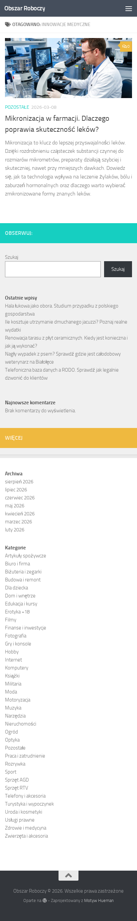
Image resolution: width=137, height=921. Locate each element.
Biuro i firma (17, 564)
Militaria (13, 684)
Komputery (16, 668)
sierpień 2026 (19, 482)
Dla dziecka (16, 588)
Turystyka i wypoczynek (29, 804)
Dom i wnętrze (20, 596)
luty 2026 (14, 530)
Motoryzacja (17, 700)
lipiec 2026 (16, 490)
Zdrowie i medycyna (25, 828)
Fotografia (15, 636)
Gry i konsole (18, 644)
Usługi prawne (20, 820)
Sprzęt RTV (16, 788)
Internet (13, 660)
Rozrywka (15, 764)
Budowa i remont (23, 580)
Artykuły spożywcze (25, 556)
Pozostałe (17, 107)
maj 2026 (14, 506)
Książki (12, 676)
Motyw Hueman (99, 900)
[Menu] (128, 8)
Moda (11, 692)
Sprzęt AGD (17, 780)
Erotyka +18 (17, 612)
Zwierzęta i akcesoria (26, 836)
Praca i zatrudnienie (25, 756)
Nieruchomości (20, 724)
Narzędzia (15, 716)
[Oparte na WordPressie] (44, 900)
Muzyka (13, 708)
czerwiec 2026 (20, 498)
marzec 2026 (18, 522)
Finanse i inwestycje (25, 628)
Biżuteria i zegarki (23, 572)
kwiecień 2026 (20, 514)
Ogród (11, 732)
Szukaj (11, 257)
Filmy (10, 620)
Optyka (12, 740)
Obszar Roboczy (24, 8)
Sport (10, 772)
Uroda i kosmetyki (23, 812)
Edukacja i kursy (21, 604)
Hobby (12, 652)
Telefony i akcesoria (25, 796)
